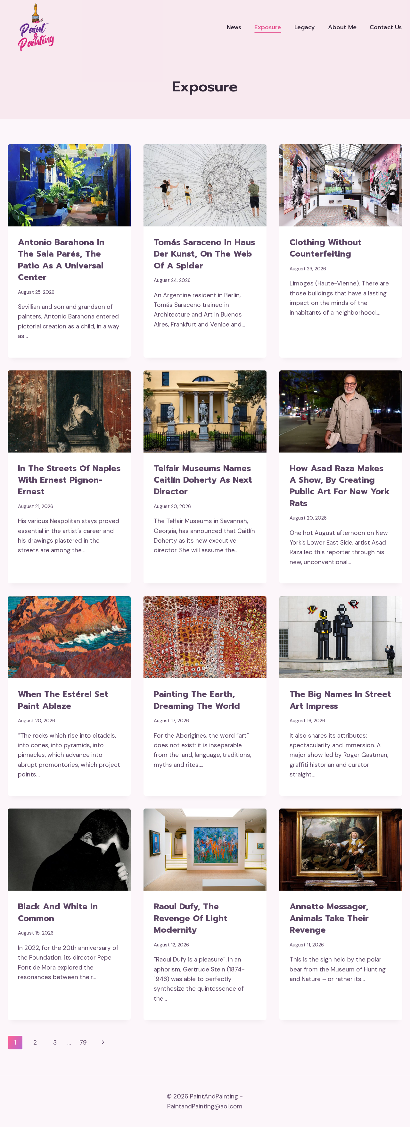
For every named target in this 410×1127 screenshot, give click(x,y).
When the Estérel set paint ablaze (63, 700)
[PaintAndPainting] (34, 27)
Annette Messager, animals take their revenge (329, 918)
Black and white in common (58, 912)
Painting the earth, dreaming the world (197, 700)
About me (342, 27)
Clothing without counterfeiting (326, 248)
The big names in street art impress (340, 700)
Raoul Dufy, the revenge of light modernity (190, 918)
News (234, 27)
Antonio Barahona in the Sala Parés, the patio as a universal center (61, 260)
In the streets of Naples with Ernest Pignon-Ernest (69, 480)
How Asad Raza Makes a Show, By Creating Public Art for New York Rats (340, 486)
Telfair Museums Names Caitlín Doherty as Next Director (203, 480)
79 (83, 1042)
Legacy (304, 27)
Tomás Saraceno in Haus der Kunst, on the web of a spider (204, 254)
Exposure (267, 27)
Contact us (386, 27)
